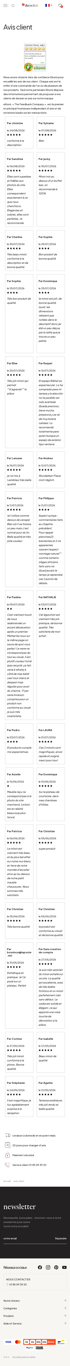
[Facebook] (40, 1269)
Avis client (19, 1181)
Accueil (7, 1181)
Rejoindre (61, 1238)
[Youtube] (64, 1269)
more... (43, 62)
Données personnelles (24, 1357)
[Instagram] (48, 1269)
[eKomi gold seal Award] (28, 66)
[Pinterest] (56, 1269)
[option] (35, 56)
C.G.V (6, 1357)
